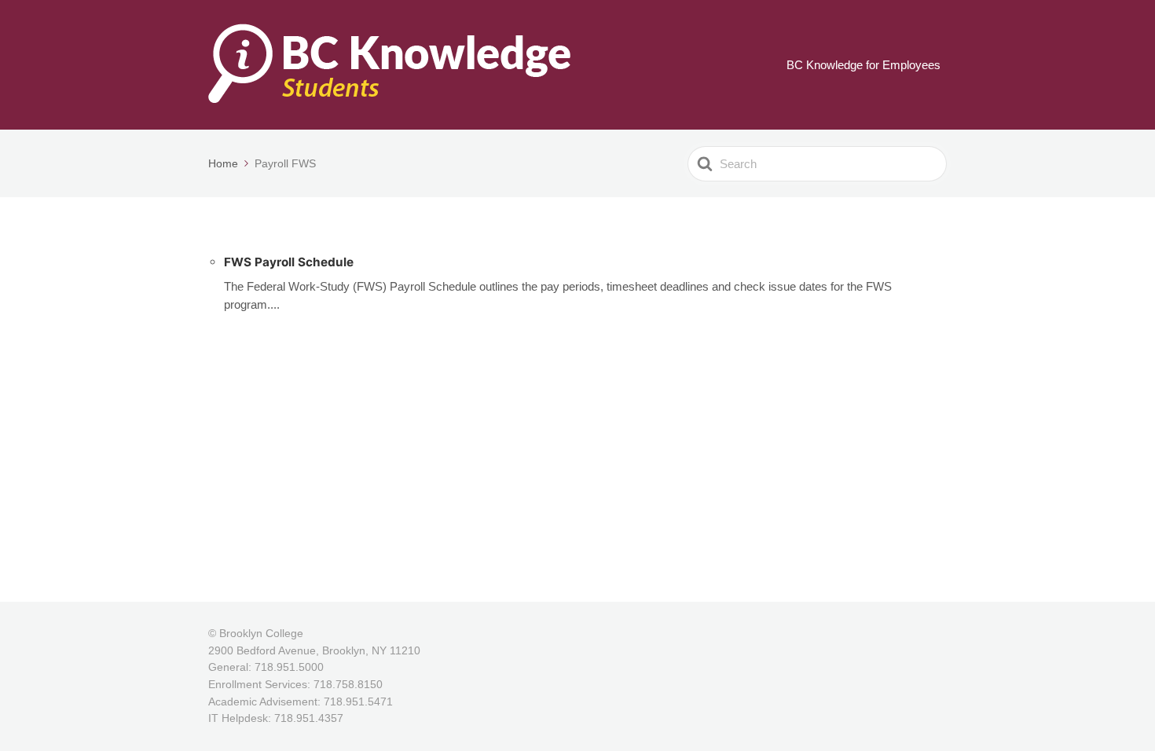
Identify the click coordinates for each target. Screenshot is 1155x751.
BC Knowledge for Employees (863, 64)
